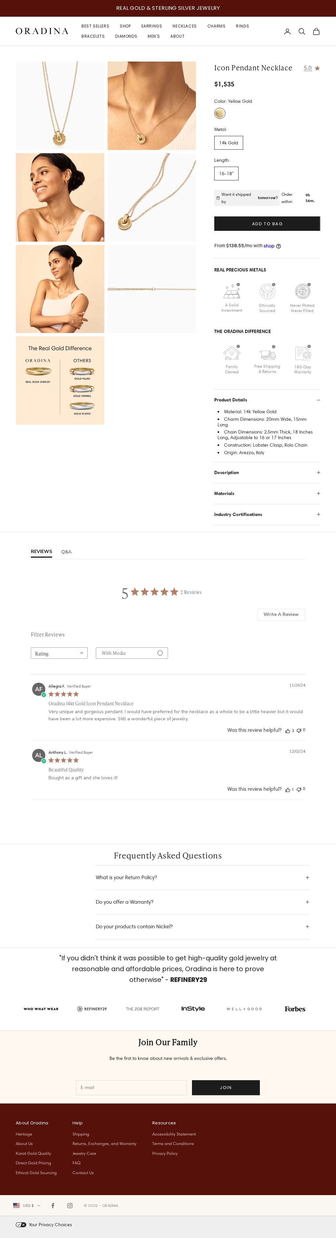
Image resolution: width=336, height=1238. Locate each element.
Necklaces (185, 26)
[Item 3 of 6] (60, 197)
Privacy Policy (165, 1153)
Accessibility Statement (174, 1133)
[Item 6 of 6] (152, 289)
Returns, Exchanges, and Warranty (104, 1143)
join (226, 1087)
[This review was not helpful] (299, 730)
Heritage (24, 1133)
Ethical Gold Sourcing (36, 1172)
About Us (24, 1143)
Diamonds (126, 36)
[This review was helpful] (287, 730)
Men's (154, 36)
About (177, 36)
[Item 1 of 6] (60, 106)
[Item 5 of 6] (60, 289)
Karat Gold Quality (33, 1153)
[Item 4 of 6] (152, 197)
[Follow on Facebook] (53, 1205)
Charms (216, 26)
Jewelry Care (84, 1153)
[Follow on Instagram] (70, 1205)
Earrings (151, 26)
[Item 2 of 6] (152, 106)
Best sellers (95, 26)
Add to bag (267, 224)
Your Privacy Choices (50, 1225)
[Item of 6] (60, 380)
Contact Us (83, 1172)
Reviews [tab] (41, 551)
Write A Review (281, 614)
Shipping (81, 1133)
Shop (125, 26)
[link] (312, 67)
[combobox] (59, 653)
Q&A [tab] (66, 552)
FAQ (76, 1162)
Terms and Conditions (173, 1143)
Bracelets (93, 36)
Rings (242, 26)
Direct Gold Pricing (33, 1162)
